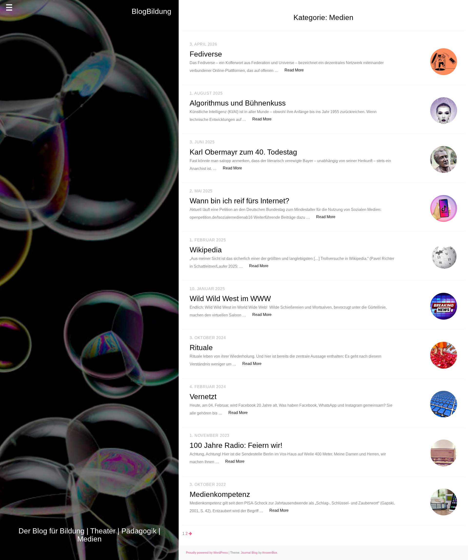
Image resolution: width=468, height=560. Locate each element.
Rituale (201, 348)
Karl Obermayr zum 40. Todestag (243, 152)
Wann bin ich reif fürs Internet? (239, 201)
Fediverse (206, 54)
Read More (296, 70)
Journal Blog (249, 552)
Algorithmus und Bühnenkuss (238, 103)
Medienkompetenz (220, 494)
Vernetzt (203, 397)
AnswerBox (269, 552)
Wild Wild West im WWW (230, 299)
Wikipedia (206, 250)
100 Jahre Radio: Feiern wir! (236, 445)
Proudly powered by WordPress (207, 552)
